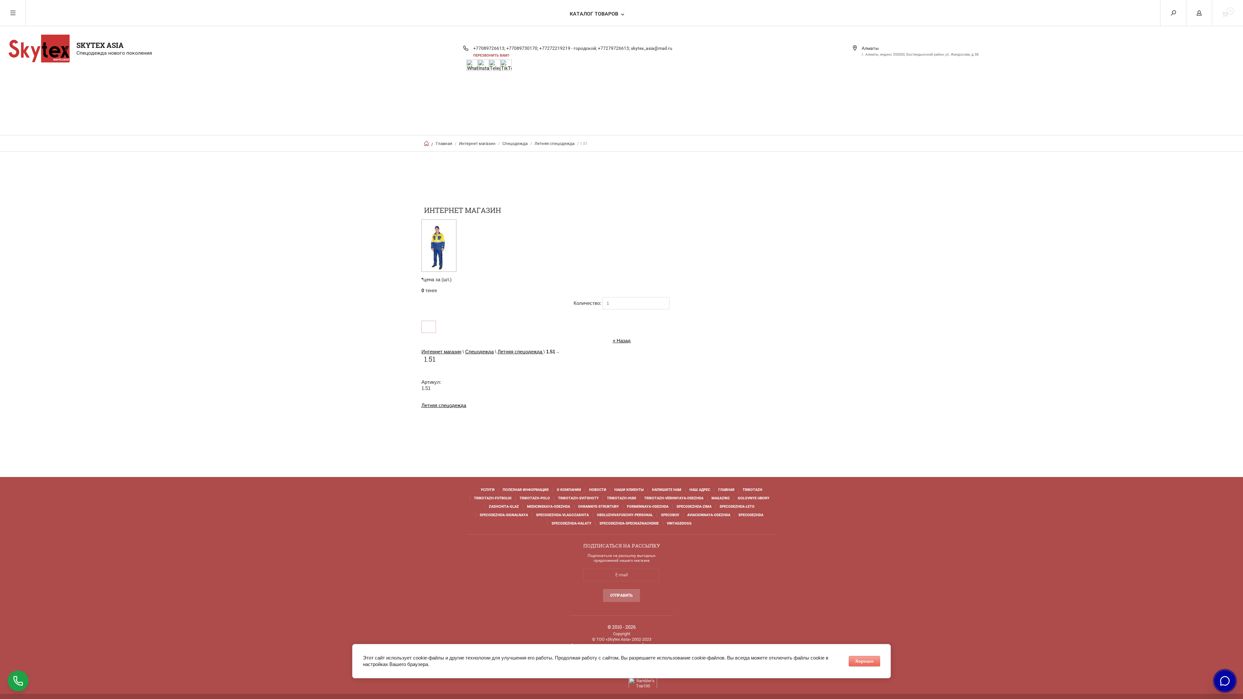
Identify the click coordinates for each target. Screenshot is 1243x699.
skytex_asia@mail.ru (651, 48)
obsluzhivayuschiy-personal (625, 515)
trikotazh (752, 490)
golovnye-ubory (753, 498)
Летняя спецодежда (555, 143)
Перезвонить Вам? (491, 55)
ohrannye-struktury (598, 507)
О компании (569, 490)
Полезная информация (526, 490)
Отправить (621, 595)
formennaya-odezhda (647, 507)
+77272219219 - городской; (568, 48)
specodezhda (750, 515)
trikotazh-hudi (621, 498)
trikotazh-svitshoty (578, 498)
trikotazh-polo (535, 498)
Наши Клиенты (629, 490)
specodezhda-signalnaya (504, 515)
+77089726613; (489, 48)
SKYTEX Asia (100, 45)
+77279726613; (614, 48)
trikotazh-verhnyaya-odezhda (673, 498)
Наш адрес (699, 490)
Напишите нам (666, 490)
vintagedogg (679, 523)
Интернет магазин (477, 143)
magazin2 (720, 498)
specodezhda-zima (694, 507)
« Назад (622, 340)
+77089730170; (522, 48)
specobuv (670, 515)
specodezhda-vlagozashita (562, 515)
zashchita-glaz (504, 507)
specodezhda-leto (737, 507)
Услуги (488, 490)
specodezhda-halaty (571, 523)
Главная (444, 143)
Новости (597, 490)
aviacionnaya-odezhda (708, 515)
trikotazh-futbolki (492, 498)
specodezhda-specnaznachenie (629, 523)
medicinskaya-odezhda (548, 507)
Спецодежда (515, 143)
